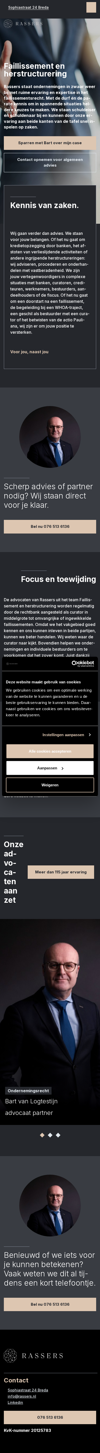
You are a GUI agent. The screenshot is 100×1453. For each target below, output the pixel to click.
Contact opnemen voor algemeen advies (50, 162)
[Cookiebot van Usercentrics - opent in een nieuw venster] (72, 663)
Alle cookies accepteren (50, 751)
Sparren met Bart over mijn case (50, 142)
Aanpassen (47, 768)
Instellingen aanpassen (63, 735)
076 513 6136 (50, 1417)
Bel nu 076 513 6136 (50, 526)
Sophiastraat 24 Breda (28, 7)
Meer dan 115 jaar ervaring (61, 872)
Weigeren (50, 785)
